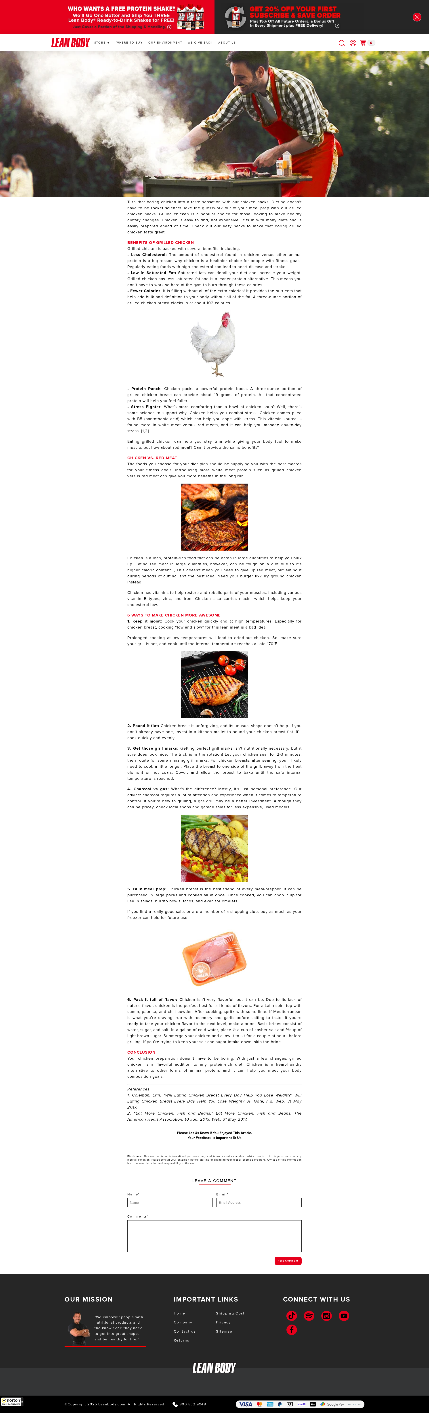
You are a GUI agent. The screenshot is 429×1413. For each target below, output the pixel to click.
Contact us (185, 1331)
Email (222, 1194)
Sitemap (224, 1331)
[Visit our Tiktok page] (291, 1316)
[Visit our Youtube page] (344, 1316)
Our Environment (165, 43)
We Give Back (200, 43)
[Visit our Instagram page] (326, 1316)
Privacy (223, 1322)
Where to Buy (129, 43)
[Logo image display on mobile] (71, 42)
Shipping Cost (230, 1313)
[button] (12, 1401)
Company (183, 1322)
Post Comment (288, 1260)
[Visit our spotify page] (309, 1316)
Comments (138, 1216)
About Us (227, 43)
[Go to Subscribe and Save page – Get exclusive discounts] (301, 17)
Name (133, 1194)
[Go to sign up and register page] (353, 43)
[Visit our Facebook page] (291, 1330)
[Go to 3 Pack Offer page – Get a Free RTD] (127, 17)
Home (179, 1313)
